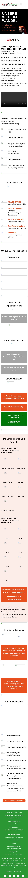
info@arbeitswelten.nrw (14, 846)
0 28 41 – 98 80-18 (15, 861)
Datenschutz (17, 871)
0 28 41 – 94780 (15, 840)
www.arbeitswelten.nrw (14, 848)
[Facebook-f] (5, 876)
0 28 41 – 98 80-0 (15, 818)
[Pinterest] (18, 876)
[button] (21, 4)
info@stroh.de (16, 821)
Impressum (8, 871)
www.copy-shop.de (20, 863)
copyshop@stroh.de (8, 863)
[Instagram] (10, 876)
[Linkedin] (14, 876)
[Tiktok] (23, 876)
